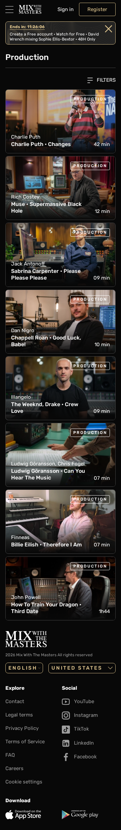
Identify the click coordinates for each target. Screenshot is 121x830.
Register (97, 9)
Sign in (65, 9)
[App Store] (32, 814)
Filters (105, 80)
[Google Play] (89, 814)
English (22, 668)
